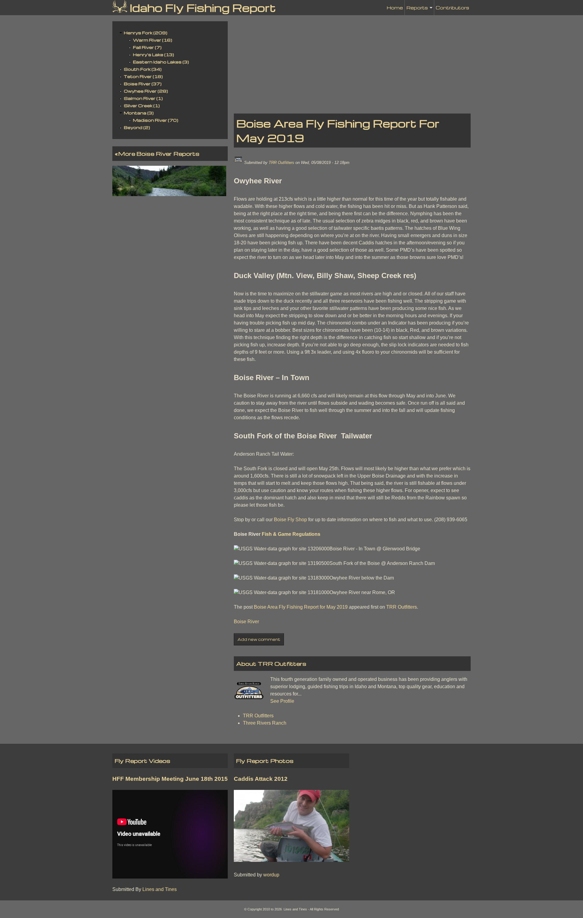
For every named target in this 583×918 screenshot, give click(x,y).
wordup (271, 874)
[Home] (119, 6)
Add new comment (258, 639)
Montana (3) (139, 112)
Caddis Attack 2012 (261, 779)
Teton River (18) (143, 76)
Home (395, 8)
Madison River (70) (155, 120)
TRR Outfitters (281, 162)
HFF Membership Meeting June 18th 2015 (170, 779)
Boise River (246, 621)
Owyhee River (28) (146, 90)
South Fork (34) (143, 69)
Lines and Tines (159, 889)
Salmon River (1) (143, 98)
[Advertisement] (352, 63)
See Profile (282, 701)
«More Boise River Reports (157, 153)
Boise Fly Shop (290, 519)
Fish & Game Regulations (291, 534)
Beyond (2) (137, 127)
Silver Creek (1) (142, 105)
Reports (417, 10)
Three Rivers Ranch (264, 723)
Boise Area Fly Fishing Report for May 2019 (301, 607)
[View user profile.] (238, 162)
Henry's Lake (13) (153, 54)
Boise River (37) (143, 83)
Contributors (452, 8)
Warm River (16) (152, 39)
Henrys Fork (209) (145, 32)
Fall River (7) (147, 47)
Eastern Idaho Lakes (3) (161, 61)
